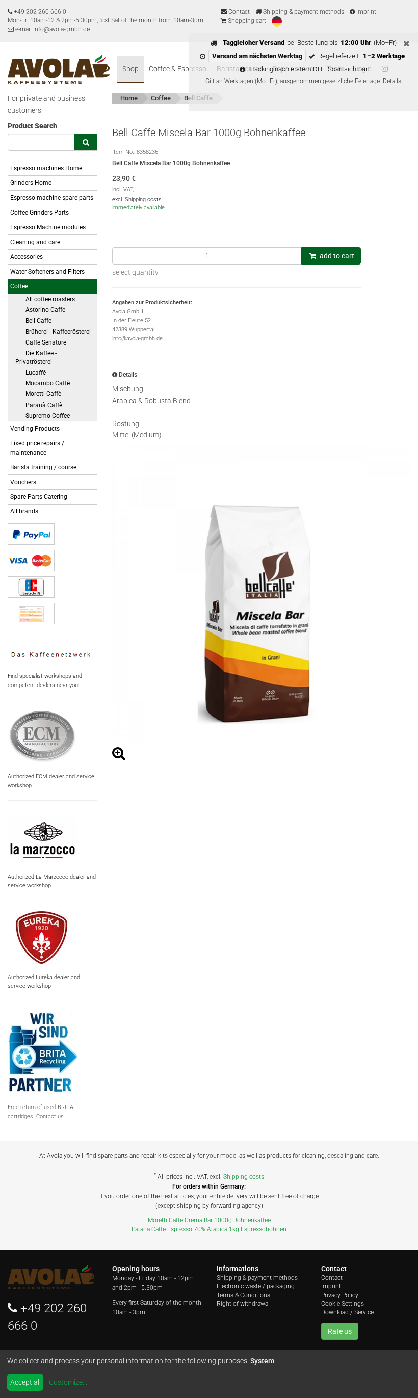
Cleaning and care (35, 242)
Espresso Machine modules (48, 227)
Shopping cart (246, 20)
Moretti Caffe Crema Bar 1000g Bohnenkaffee (209, 1220)
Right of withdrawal (243, 1303)
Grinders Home (30, 183)
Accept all (25, 1382)
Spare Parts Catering (38, 496)
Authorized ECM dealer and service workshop (51, 780)
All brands (24, 511)
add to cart (336, 256)
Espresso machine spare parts (51, 197)
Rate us (340, 1331)
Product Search (32, 126)
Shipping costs (243, 1176)
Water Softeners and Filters (47, 271)
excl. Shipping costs (137, 199)
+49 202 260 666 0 (40, 11)
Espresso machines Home (46, 168)
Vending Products (35, 428)
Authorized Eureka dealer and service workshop (44, 981)
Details (392, 81)
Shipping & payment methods (303, 11)
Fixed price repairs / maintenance (37, 448)
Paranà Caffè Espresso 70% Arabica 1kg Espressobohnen (209, 1229)
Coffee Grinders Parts (39, 212)
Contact (238, 11)
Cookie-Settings (342, 1303)
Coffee (19, 286)
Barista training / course (43, 467)
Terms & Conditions (243, 1295)
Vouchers (23, 482)
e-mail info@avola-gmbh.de (52, 29)
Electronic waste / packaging (256, 1286)
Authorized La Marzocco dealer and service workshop (52, 881)
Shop (130, 69)
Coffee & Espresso (177, 69)
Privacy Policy (339, 1295)
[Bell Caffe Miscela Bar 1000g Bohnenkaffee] (261, 594)
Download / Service (347, 1312)
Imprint (365, 11)
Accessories (26, 256)
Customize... (68, 1382)
